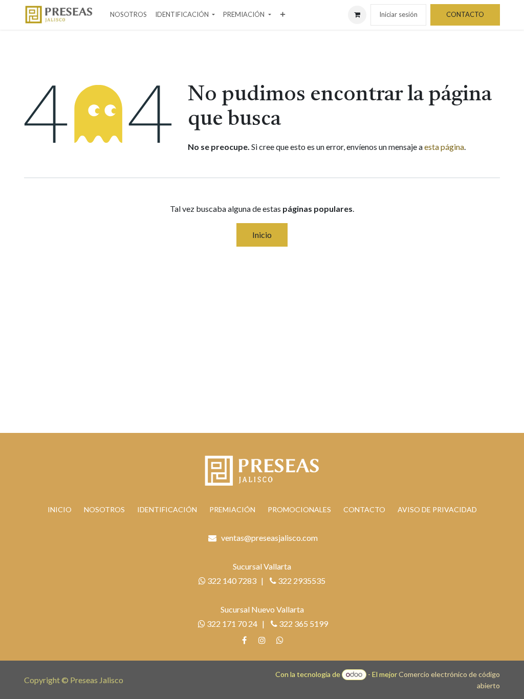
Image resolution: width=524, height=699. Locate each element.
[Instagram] (262, 640)
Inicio (262, 234)
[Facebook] (244, 640)
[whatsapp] (280, 640)
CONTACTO (465, 14)
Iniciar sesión (398, 14)
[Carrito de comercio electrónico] (357, 15)
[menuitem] (128, 15)
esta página (444, 146)
